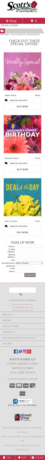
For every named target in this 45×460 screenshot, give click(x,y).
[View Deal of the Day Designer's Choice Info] (22, 197)
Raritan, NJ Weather (11, 436)
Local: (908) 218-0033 (22, 372)
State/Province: (8, 263)
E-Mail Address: (11, 250)
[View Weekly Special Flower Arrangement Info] (22, 71)
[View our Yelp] (29, 352)
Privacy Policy (11, 445)
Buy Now (22, 106)
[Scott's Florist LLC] (23, 14)
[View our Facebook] (16, 352)
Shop (13, 21)
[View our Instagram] (25, 352)
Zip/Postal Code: (10, 267)
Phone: (12, 271)
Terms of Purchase (29, 445)
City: (13, 260)
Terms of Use (22, 450)
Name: (11, 246)
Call (8, 457)
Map (23, 457)
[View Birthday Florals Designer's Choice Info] (22, 134)
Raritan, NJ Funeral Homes (16, 428)
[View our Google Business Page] (20, 352)
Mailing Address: (11, 255)
